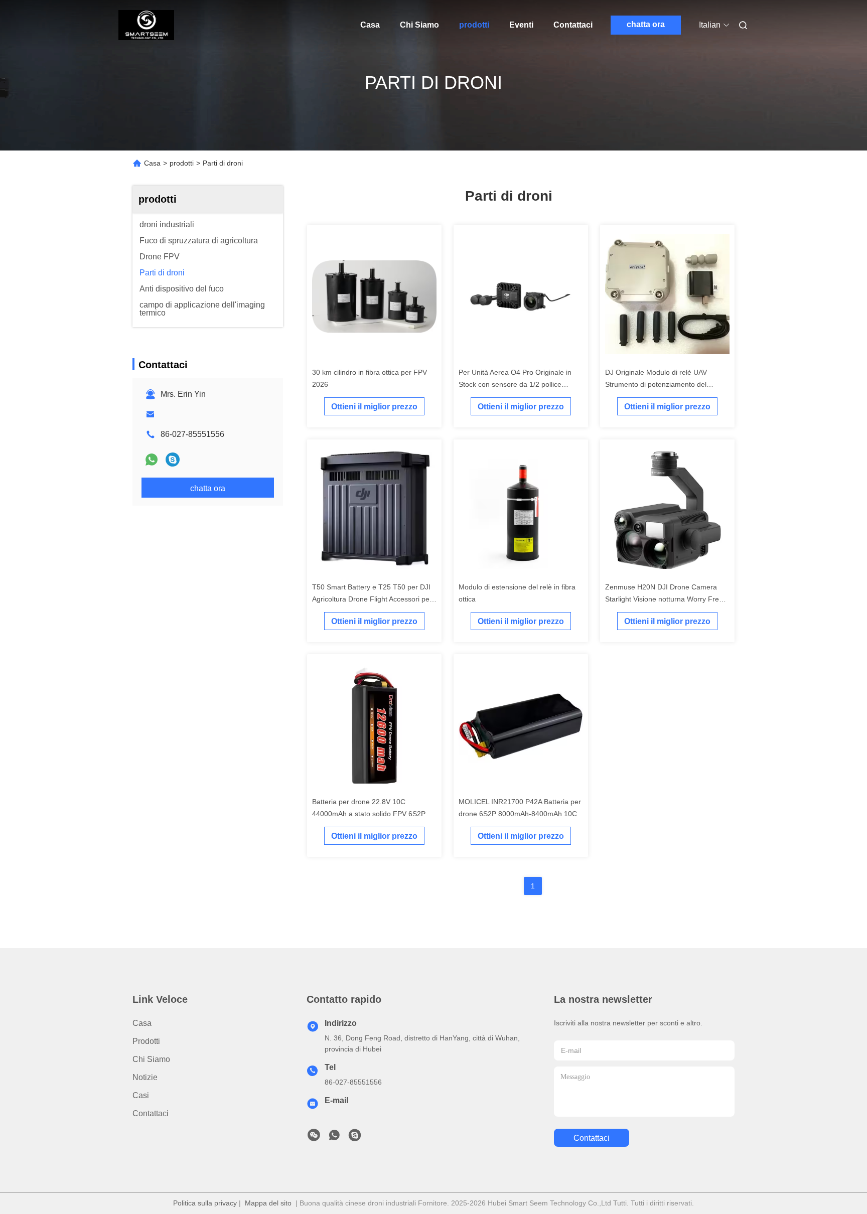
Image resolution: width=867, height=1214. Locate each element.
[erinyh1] (173, 459)
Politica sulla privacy (205, 1203)
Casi (140, 1095)
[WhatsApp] (151, 459)
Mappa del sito (268, 1203)
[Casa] (146, 25)
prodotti (474, 25)
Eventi (521, 25)
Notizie (145, 1077)
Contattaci (573, 25)
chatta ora (646, 24)
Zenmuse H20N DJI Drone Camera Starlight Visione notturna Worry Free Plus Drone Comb (664, 599)
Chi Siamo (419, 25)
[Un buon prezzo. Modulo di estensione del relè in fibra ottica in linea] (521, 510)
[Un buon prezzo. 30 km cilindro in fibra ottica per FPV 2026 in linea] (374, 296)
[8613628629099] (334, 1138)
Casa (370, 25)
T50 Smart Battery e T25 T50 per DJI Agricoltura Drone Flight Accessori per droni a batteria (372, 599)
